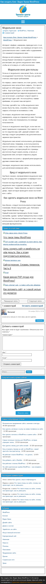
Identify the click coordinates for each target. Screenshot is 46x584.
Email (4, 358)
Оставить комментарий (32, 306)
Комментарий (7, 335)
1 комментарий (9, 33)
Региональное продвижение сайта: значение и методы (21, 423)
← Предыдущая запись (10, 301)
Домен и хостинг (8, 526)
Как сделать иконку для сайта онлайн (15, 445)
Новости (5, 543)
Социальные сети (8, 560)
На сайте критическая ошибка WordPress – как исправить (22, 467)
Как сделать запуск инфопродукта (24, 479)
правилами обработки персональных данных (27, 582)
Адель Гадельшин (10, 31)
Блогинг (5, 516)
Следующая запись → (36, 301)
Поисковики (6, 549)
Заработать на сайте (10, 529)
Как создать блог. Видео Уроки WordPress (19, 1)
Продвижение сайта (9, 553)
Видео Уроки (7, 519)
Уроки (4, 563)
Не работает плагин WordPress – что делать (18, 454)
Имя (4, 352)
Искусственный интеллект (11, 532)
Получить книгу (23, 413)
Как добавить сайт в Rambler (12, 460)
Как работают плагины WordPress (14, 463)
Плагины (5, 546)
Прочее (5, 556)
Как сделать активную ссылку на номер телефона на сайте (23, 429)
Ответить (40, 320)
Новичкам (30, 31)
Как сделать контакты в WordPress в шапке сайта (19, 434)
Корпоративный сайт (9, 536)
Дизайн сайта (7, 522)
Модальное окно (11, 27)
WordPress (22, 31)
